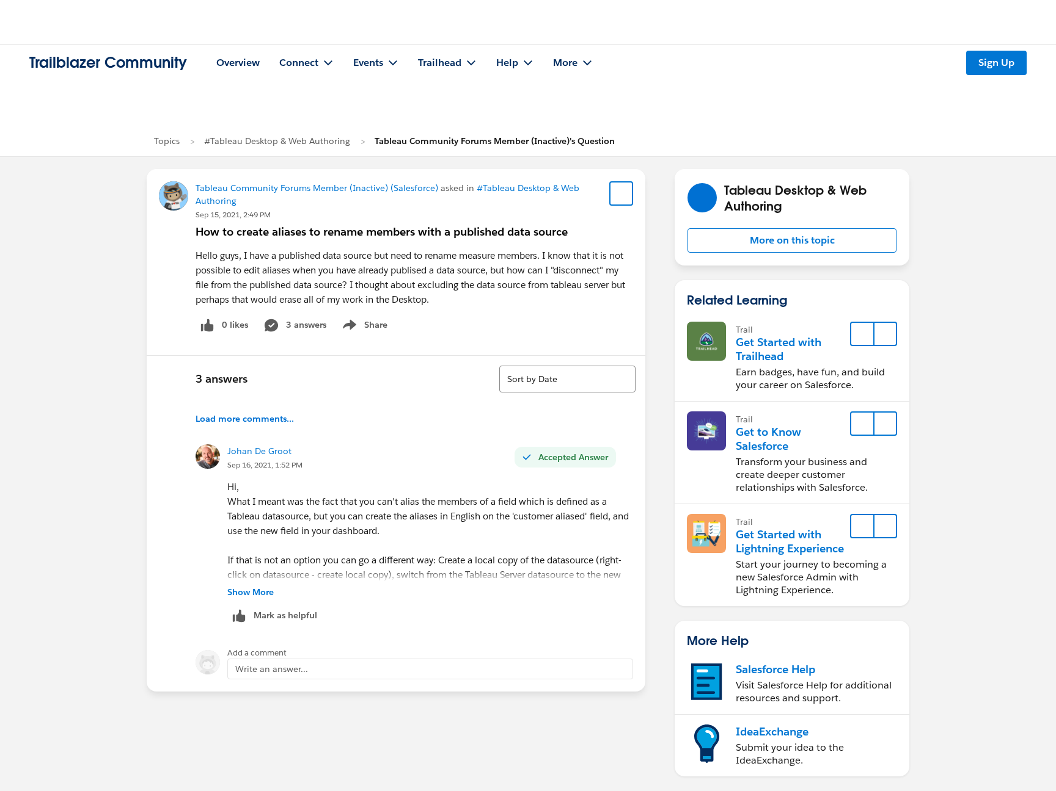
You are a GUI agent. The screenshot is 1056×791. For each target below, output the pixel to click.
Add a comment (257, 653)
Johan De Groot (259, 451)
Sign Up (996, 62)
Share (363, 327)
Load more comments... (245, 418)
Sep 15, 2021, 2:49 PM (233, 214)
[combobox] (567, 379)
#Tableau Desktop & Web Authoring (277, 140)
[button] (792, 240)
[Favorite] (621, 193)
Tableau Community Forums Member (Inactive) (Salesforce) (317, 187)
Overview (238, 62)
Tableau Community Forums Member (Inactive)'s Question (495, 140)
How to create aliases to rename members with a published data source (382, 232)
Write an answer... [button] (271, 668)
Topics (167, 140)
